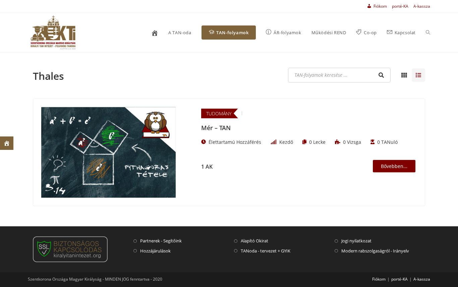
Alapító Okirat (254, 241)
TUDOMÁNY (218, 113)
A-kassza (421, 6)
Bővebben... (394, 166)
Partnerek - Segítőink (161, 241)
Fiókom (379, 279)
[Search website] (428, 32)
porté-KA (400, 6)
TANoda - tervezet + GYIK (265, 251)
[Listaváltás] (404, 75)
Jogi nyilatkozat (356, 241)
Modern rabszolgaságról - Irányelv (375, 251)
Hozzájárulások (155, 251)
